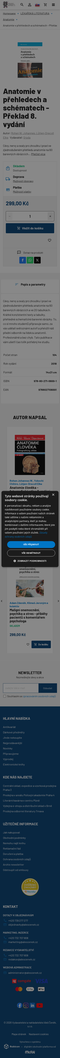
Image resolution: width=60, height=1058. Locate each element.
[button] (30, 561)
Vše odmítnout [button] (31, 553)
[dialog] (30, 529)
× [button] (53, 495)
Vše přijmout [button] (31, 544)
